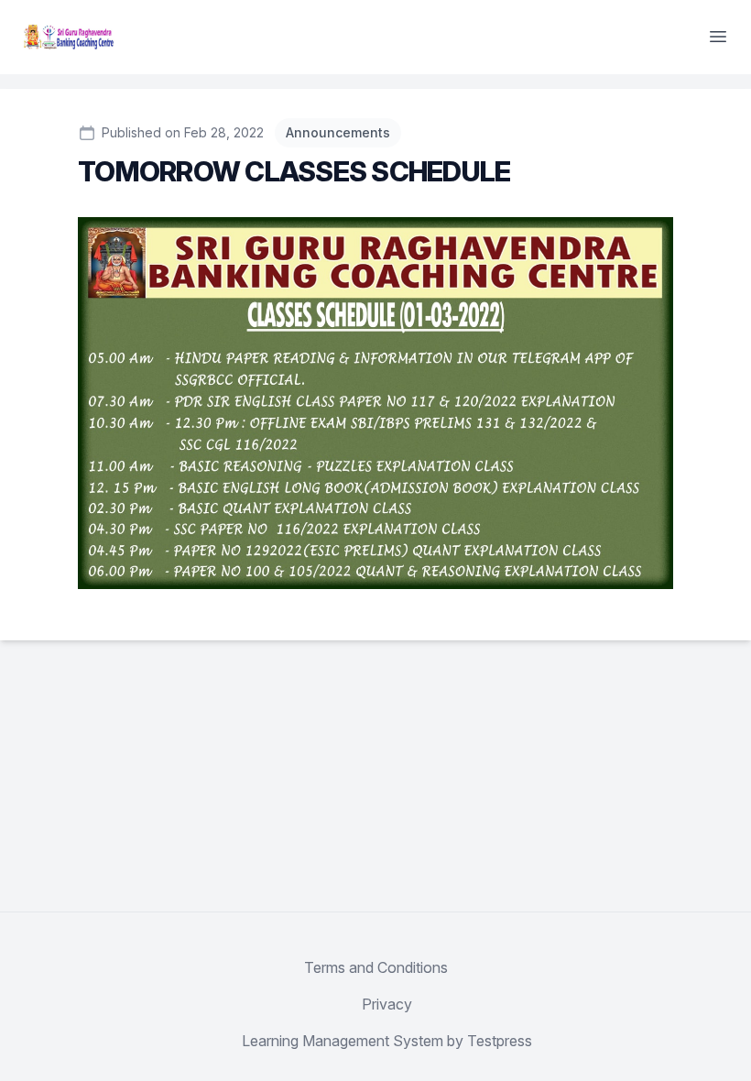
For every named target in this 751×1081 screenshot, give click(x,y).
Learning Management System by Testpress (387, 1041)
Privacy (387, 1004)
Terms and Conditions (376, 967)
